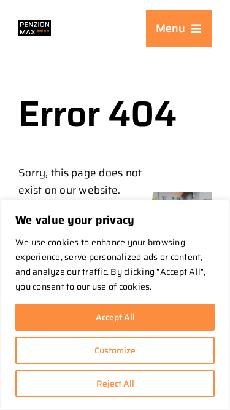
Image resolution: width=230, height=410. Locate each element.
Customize (115, 350)
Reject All (115, 383)
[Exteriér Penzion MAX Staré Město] (182, 197)
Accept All (115, 317)
